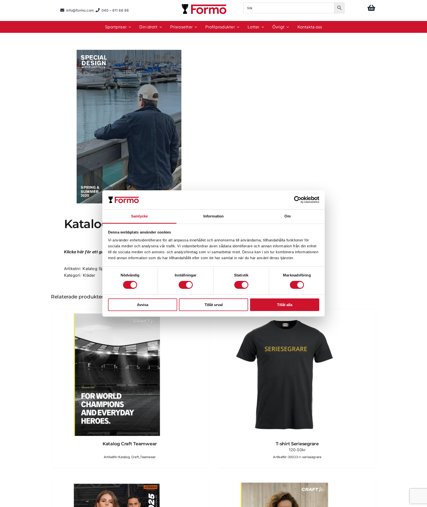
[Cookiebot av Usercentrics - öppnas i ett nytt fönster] (297, 199)
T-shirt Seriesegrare (297, 444)
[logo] (204, 4)
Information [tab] (213, 216)
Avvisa (142, 305)
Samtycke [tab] (139, 216)
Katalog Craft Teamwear (130, 444)
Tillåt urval (214, 305)
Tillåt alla (284, 305)
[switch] (186, 285)
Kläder (89, 275)
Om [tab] (287, 216)
